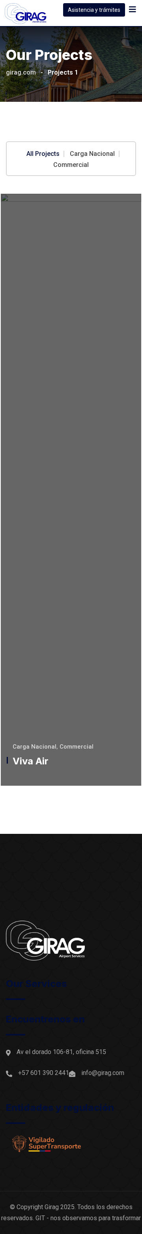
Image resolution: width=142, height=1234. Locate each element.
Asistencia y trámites (94, 10)
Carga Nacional (92, 154)
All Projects (43, 154)
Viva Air (31, 761)
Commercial (71, 165)
